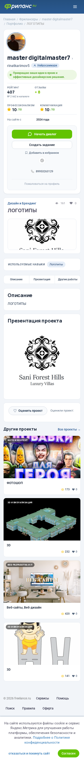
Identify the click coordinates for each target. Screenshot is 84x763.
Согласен (68, 753)
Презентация (42, 279)
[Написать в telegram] (42, 160)
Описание (16, 279)
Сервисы (42, 698)
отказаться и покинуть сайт (29, 753)
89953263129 (44, 171)
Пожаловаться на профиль (42, 183)
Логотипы (56, 264)
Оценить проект (28, 410)
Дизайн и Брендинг (22, 203)
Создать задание (42, 145)
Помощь (62, 698)
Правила (28, 708)
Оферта (48, 708)
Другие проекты (20, 429)
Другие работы (68, 279)
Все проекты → (69, 429)
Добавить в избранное (43, 152)
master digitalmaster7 (38, 57)
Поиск (10, 708)
